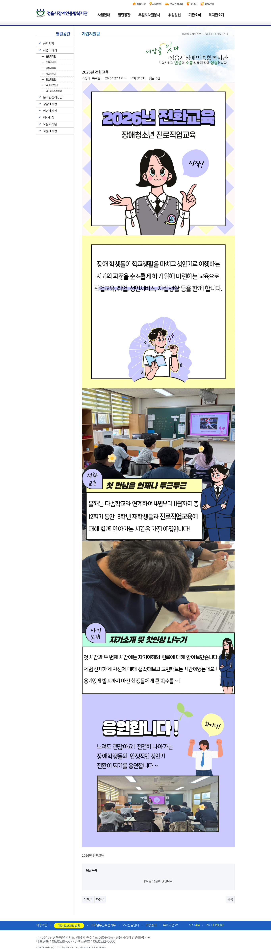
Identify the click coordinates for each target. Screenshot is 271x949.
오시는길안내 (130, 925)
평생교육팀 (51, 68)
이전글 (88, 899)
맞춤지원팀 (51, 79)
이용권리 (151, 925)
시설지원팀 (51, 62)
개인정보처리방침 (69, 925)
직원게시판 (50, 131)
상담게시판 (50, 104)
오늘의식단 (50, 124)
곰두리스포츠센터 (54, 91)
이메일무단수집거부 (103, 925)
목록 (230, 899)
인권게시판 (50, 110)
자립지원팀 (51, 73)
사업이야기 (50, 50)
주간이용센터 (52, 85)
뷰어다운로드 (171, 925)
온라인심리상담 (52, 97)
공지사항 (48, 43)
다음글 (100, 899)
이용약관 (41, 925)
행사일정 (48, 117)
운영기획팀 (51, 56)
